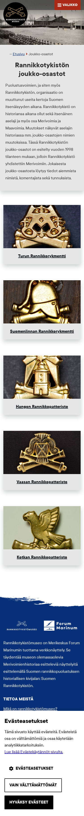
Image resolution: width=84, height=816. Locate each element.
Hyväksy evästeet (28, 802)
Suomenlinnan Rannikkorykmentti (42, 331)
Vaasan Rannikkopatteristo (42, 482)
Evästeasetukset (34, 768)
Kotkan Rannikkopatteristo (42, 557)
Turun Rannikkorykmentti (42, 256)
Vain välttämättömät (33, 785)
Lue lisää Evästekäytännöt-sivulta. (33, 752)
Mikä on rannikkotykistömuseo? (30, 709)
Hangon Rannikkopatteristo (42, 406)
